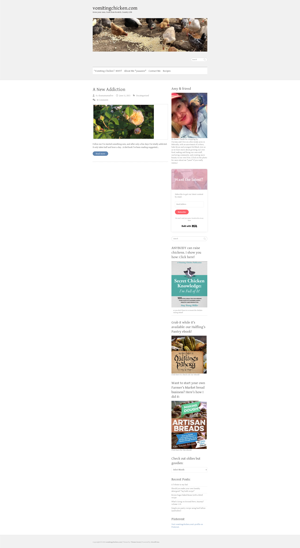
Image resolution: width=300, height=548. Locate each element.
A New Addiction (109, 89)
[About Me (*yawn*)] (189, 94)
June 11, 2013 (124, 95)
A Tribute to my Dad (179, 485)
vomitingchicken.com (115, 8)
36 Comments (102, 100)
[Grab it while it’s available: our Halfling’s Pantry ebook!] (189, 337)
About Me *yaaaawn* (135, 71)
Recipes (167, 71)
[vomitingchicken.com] (150, 33)
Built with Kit (189, 226)
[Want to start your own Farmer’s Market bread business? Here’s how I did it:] (189, 402)
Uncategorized (142, 95)
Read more (100, 153)
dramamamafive (105, 95)
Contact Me (155, 71)
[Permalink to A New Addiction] (130, 121)
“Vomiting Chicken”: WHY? (108, 71)
